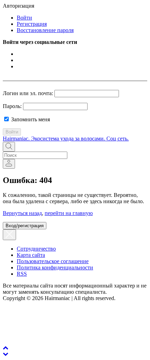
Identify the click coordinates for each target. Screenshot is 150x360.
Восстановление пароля (45, 30)
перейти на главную (69, 213)
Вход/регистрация (25, 225)
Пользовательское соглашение (53, 261)
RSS (22, 274)
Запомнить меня (30, 119)
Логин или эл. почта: (28, 93)
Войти (24, 18)
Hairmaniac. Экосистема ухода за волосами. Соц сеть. (66, 138)
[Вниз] (5, 354)
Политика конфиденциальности (55, 267)
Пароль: (12, 106)
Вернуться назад (22, 213)
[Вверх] (5, 348)
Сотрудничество (36, 249)
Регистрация (32, 24)
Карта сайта (31, 255)
